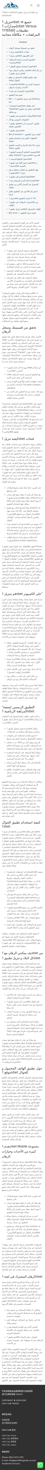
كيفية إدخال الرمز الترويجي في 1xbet (24, 180)
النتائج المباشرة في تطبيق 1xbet (22, 176)
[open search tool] (31, 5)
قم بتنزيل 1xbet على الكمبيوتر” (21, 56)
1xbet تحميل (10, 432)
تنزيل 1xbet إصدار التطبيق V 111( (22, 198)
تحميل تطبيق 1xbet (16, 130)
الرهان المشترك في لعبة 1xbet (21, 91)
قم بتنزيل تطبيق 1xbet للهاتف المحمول (24, 209)
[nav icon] (38, 5)
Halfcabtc (15, 1463)
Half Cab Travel (9, 1435)
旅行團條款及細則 (9, 1423)
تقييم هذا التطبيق (15, 95)
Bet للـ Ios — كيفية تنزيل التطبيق (22, 213)
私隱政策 (6, 1420)
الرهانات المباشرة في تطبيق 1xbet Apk (25, 116)
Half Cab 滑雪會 (9, 1441)
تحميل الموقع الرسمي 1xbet (20, 159)
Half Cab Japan (9, 1445)
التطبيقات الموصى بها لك (19, 119)
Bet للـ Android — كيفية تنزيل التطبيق (25, 134)
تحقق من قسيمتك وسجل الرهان (22, 48)
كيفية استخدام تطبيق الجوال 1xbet (23, 66)
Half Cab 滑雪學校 (10, 1438)
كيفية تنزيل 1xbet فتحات (19, 52)
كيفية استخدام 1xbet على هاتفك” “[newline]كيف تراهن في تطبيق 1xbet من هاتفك (24, 109)
